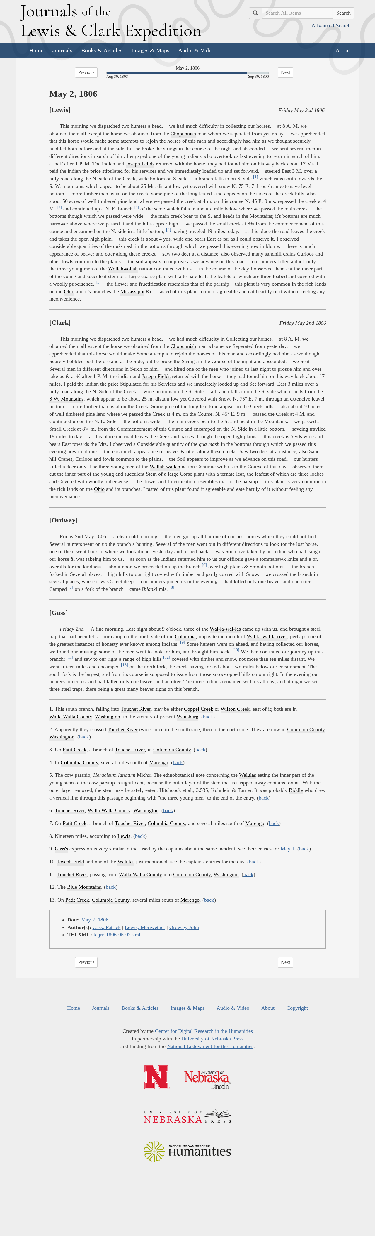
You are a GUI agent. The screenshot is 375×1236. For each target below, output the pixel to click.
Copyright (297, 1008)
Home (36, 50)
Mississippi (132, 291)
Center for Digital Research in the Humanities (204, 1031)
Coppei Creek (198, 709)
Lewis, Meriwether (145, 927)
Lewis (123, 836)
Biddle (296, 790)
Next (285, 72)
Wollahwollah (123, 269)
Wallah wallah (165, 466)
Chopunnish (183, 134)
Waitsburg (187, 716)
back (208, 716)
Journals (62, 50)
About (342, 50)
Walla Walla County (70, 716)
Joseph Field (70, 861)
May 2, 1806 (94, 920)
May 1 (287, 849)
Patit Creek (74, 749)
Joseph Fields (156, 376)
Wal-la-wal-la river (267, 636)
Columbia (185, 636)
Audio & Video (196, 50)
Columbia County (306, 729)
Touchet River (136, 709)
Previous (86, 72)
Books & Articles (101, 50)
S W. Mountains (66, 399)
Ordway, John (184, 927)
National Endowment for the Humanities (210, 1046)
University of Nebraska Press (212, 1039)
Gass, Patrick (107, 927)
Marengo (158, 762)
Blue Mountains (84, 887)
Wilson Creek (235, 709)
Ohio (69, 291)
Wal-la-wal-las (225, 629)
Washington (107, 716)
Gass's (61, 849)
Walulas (247, 775)
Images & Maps (150, 50)
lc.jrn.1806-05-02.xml (116, 935)
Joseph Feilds (140, 164)
